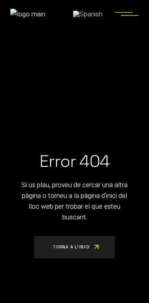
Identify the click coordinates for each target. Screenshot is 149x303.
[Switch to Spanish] (88, 14)
